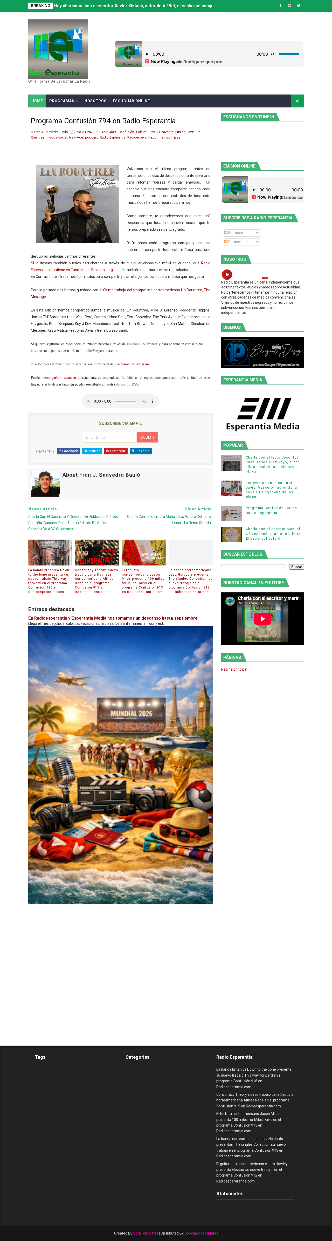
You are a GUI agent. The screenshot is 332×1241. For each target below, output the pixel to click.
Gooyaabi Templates (201, 1233)
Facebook (134, 343)
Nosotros (96, 101)
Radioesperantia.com (143, 137)
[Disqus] (120, 968)
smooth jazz (171, 137)
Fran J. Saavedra (161, 132)
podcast (91, 137)
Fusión (180, 132)
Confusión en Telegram (132, 363)
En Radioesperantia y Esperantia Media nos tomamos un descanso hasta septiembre (113, 618)
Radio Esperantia (112, 137)
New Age (76, 137)
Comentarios (238, 242)
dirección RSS (127, 384)
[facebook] (281, 6)
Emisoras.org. (102, 270)
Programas (61, 101)
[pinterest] (290, 6)
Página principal (234, 669)
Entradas (235, 233)
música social (56, 137)
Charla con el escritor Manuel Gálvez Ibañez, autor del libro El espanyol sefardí (273, 533)
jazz (191, 132)
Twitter (151, 343)
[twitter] (299, 6)
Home (37, 101)
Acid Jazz (108, 132)
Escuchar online (131, 101)
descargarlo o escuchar (59, 377)
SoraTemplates (145, 1233)
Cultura (141, 132)
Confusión (126, 132)
